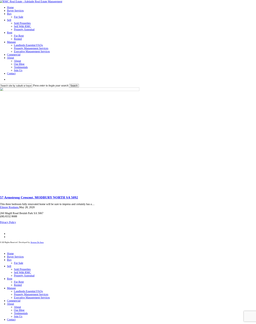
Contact (11, 319)
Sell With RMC (22, 272)
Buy (9, 259)
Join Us (18, 316)
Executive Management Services (32, 297)
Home (10, 253)
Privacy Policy (8, 222)
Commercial (13, 300)
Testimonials (21, 313)
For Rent (19, 281)
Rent (9, 278)
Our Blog (19, 310)
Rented (18, 284)
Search (73, 85)
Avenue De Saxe (37, 242)
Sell (9, 266)
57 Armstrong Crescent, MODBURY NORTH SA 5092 (39, 197)
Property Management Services (31, 294)
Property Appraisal (24, 275)
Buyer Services (15, 256)
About (10, 303)
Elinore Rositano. (9, 207)
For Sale (18, 262)
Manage (11, 288)
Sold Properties (22, 269)
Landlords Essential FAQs (28, 291)
